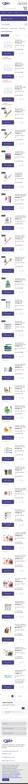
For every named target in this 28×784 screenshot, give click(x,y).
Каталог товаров (8, 18)
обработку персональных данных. (14, 712)
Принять (6, 779)
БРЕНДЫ (16, 12)
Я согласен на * (14, 712)
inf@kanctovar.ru (10, 760)
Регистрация (24, 2)
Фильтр (6, 35)
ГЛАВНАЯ (3, 12)
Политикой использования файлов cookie (12, 777)
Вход (19, 2)
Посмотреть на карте (7, 753)
